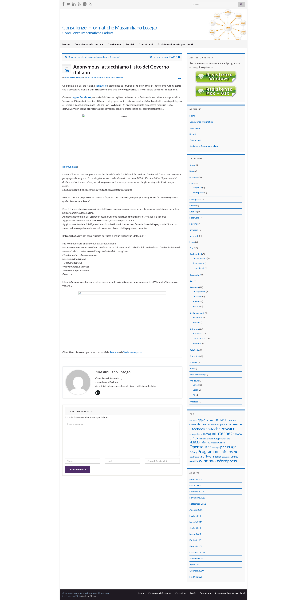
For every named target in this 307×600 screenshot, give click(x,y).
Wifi (196, 461)
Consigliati (194, 199)
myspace (214, 443)
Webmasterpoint (132, 352)
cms (209, 424)
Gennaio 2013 (196, 479)
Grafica (193, 211)
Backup (196, 301)
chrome (201, 424)
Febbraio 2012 (196, 491)
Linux (192, 242)
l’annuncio (101, 85)
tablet (218, 456)
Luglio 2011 (195, 516)
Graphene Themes (89, 596)
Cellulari (193, 425)
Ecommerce (198, 263)
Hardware (194, 217)
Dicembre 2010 (197, 552)
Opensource (199, 338)
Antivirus (197, 296)
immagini (208, 434)
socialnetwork (195, 457)
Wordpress (198, 192)
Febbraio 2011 (196, 540)
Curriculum (114, 44)
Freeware (197, 333)
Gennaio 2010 (196, 570)
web (191, 461)
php (223, 447)
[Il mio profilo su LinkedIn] (74, 3)
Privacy (196, 306)
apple (201, 420)
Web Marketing (197, 374)
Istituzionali (198, 268)
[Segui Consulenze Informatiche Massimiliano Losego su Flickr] (85, 3)
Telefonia (194, 350)
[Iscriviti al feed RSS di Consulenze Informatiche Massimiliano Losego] (90, 3)
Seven (196, 384)
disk (223, 425)
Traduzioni (194, 356)
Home (66, 44)
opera (214, 447)
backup (210, 420)
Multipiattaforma (199, 442)
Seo (191, 281)
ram (220, 452)
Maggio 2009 (195, 576)
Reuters (114, 352)
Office (221, 442)
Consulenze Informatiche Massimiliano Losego (109, 27)
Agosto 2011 (196, 509)
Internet (193, 236)
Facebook (89, 77)
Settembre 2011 (197, 503)
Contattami (146, 44)
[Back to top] (300, 593)
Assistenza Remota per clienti (175, 44)
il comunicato (69, 166)
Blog (191, 171)
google (193, 434)
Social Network (116, 77)
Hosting (97, 77)
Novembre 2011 (197, 497)
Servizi (130, 44)
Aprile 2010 (195, 564)
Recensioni (195, 275)
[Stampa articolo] (179, 77)
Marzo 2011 (195, 534)
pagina (81, 97)
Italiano (237, 434)
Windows (194, 380)
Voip (191, 368)
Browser (193, 177)
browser (222, 419)
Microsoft (224, 438)
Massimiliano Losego (73, 77)
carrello (232, 420)
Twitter (196, 322)
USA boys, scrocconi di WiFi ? (162, 57)
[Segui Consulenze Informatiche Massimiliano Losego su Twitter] (68, 3)
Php (191, 248)
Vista (195, 389)
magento (203, 438)
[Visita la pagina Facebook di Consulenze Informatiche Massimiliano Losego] (63, 3)
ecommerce (234, 424)
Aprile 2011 (195, 528)
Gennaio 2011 (196, 546)
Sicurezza (105, 77)
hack (199, 434)
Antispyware (199, 291)
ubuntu (234, 456)
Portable (197, 343)
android (193, 420)
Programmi (207, 451)
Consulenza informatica (89, 44)
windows (207, 460)
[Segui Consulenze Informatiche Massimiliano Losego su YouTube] (79, 3)
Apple (192, 165)
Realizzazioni (195, 254)
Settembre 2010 (197, 558)
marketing (214, 438)
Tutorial (193, 362)
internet (223, 433)
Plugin (231, 447)
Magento (197, 187)
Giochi (192, 205)
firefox (211, 429)
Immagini (193, 229)
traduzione (226, 457)
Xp (194, 394)
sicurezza (229, 452)
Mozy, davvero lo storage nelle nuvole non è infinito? (94, 57)
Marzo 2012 (195, 485)
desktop (217, 424)
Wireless (193, 401)
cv (212, 425)
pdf (218, 447)
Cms (191, 183)
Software (194, 329)
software (208, 456)
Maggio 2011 (195, 522)
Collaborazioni (200, 258)
